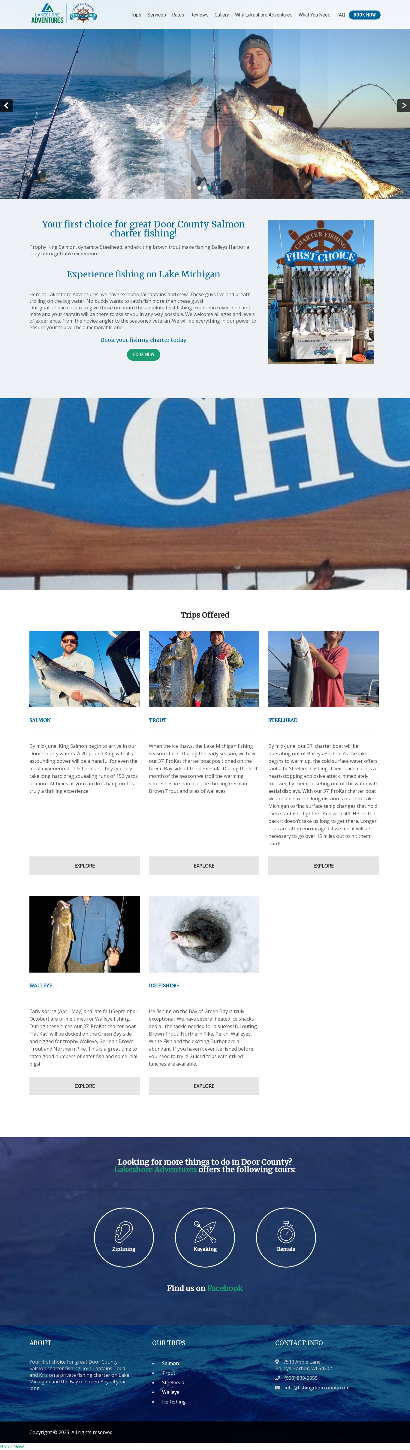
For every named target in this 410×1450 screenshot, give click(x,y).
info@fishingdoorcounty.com (317, 1387)
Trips (136, 15)
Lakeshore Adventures (155, 1169)
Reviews (199, 15)
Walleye (170, 1392)
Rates (178, 15)
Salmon (170, 1363)
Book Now (365, 15)
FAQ (340, 15)
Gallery (222, 15)
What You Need (314, 15)
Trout (168, 1373)
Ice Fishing (174, 1401)
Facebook (225, 1288)
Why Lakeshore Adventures (264, 15)
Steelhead (173, 1382)
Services (156, 15)
